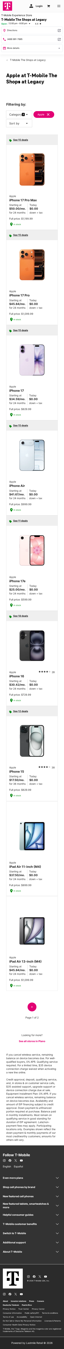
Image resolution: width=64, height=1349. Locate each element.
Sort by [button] (19, 123)
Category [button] (15, 114)
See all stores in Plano (32, 1041)
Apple (41, 114)
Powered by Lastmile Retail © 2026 (32, 1342)
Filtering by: (16, 104)
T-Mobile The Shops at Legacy (27, 59)
